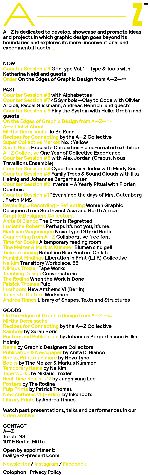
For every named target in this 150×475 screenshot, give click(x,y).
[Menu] (146, 6)
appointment (38, 450)
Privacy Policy (45, 472)
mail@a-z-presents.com (31, 455)
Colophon (14, 472)
